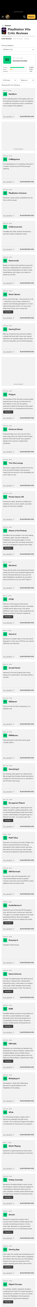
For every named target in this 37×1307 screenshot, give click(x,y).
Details (26, 39)
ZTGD (9, 599)
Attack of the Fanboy (15, 531)
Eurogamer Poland (14, 803)
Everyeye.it (11, 940)
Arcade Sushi (12, 668)
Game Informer (12, 974)
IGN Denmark (12, 871)
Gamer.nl (10, 634)
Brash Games (12, 294)
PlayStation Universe (15, 193)
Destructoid (11, 261)
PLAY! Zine (11, 838)
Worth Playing (12, 1146)
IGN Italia (10, 1044)
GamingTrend (12, 329)
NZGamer (10, 702)
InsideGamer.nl (12, 905)
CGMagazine (12, 159)
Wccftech (10, 565)
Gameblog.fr (11, 769)
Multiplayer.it (12, 1078)
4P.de (8, 1112)
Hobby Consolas (13, 1180)
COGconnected (13, 227)
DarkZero (10, 94)
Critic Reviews (7, 39)
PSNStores (11, 735)
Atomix (9, 1215)
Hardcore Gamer (13, 429)
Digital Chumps (13, 1284)
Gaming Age (11, 1249)
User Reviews (18, 39)
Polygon (10, 394)
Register (31, 17)
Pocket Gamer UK (14, 497)
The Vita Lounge (13, 463)
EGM (8, 1009)
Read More (8, 312)
